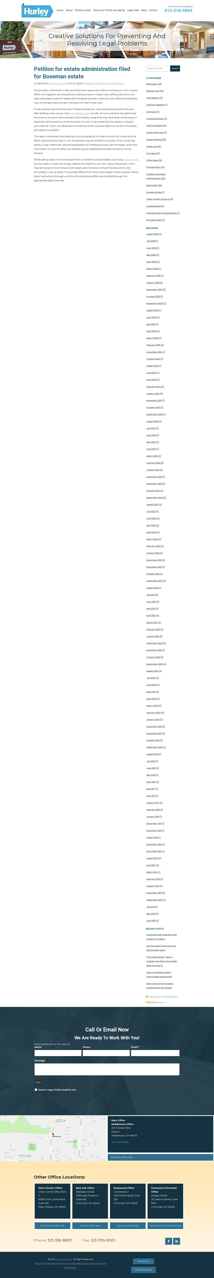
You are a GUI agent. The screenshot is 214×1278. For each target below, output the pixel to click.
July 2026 (150, 241)
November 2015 (153, 830)
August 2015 (152, 837)
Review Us (143, 1261)
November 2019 (153, 733)
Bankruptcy (152, 84)
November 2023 (154, 400)
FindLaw (72, 1268)
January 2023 (152, 470)
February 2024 (153, 386)
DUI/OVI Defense (154, 125)
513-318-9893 (178, 10)
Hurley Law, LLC (57, 83)
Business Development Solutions (89, 1263)
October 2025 (153, 296)
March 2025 (152, 338)
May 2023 (151, 442)
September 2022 (154, 497)
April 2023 (151, 449)
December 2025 (154, 289)
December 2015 (154, 823)
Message (40, 1060)
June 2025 (151, 317)
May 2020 (151, 692)
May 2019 (150, 775)
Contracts (151, 111)
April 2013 (150, 920)
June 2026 (151, 248)
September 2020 (154, 664)
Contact (153, 10)
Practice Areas (83, 10)
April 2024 (151, 379)
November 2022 (154, 483)
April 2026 (151, 261)
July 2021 (150, 594)
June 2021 (151, 601)
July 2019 (150, 761)
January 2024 (153, 393)
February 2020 (153, 712)
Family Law (151, 146)
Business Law (152, 91)
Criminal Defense (154, 118)
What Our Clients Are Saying (109, 10)
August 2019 (152, 754)
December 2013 (154, 893)
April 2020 (151, 698)
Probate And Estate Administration (103, 83)
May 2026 (151, 255)
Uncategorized (153, 206)
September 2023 (154, 414)
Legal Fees (133, 10)
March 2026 (152, 268)
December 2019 (154, 726)
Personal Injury (153, 167)
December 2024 (154, 352)
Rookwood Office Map (127, 1225)
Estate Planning (153, 139)
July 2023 (150, 428)
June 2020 (151, 684)
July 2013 (150, 906)
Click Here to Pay (143, 1270)
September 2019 (154, 747)
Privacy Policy (64, 1263)
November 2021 (153, 567)
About (69, 10)
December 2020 (154, 643)
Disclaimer (40, 1263)
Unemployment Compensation (161, 213)
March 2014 (152, 872)
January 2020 (153, 719)
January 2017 (152, 802)
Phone (86, 1047)
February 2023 (153, 463)
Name (38, 1047)
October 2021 (152, 574)
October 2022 (153, 490)
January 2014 (152, 886)
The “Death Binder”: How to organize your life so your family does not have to (161, 961)
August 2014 (152, 858)
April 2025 (151, 331)
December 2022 (154, 476)
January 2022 (152, 553)
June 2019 (151, 768)
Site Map (51, 1263)
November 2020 (154, 650)
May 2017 (150, 789)
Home (60, 10)
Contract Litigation (155, 104)
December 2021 (154, 560)
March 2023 (152, 456)
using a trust (131, 159)
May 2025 (151, 324)
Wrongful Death (154, 220)
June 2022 (151, 518)
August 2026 (152, 234)
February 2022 (153, 546)
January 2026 (153, 282)
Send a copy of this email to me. (57, 1090)
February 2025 (153, 345)
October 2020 (153, 657)
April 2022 (151, 532)
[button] (211, 1260)
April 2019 (150, 782)
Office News (152, 160)
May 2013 (150, 913)
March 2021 (151, 622)
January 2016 (152, 816)
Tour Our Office (120, 1142)
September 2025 (154, 303)
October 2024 (153, 359)
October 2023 (153, 407)
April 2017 (151, 796)
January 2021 (152, 636)
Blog (143, 10)
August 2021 (152, 587)
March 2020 (152, 705)
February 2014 (153, 879)
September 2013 (154, 900)
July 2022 (150, 511)
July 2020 (150, 678)
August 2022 (152, 504)
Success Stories (153, 192)
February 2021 (153, 629)
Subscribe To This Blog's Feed (163, 996)
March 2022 (152, 539)
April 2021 (150, 615)
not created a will (79, 113)
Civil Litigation (152, 97)
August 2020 (152, 671)
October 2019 (152, 740)
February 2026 (153, 275)
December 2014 (154, 844)
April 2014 (151, 865)
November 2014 (154, 851)
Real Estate (151, 185)
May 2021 (150, 608)
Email (135, 1047)
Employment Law (154, 132)
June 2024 (151, 372)
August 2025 (152, 310)
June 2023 (151, 435)
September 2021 (154, 580)
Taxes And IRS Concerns (158, 199)
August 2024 (152, 366)
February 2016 (153, 809)
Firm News (151, 153)
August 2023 (152, 421)
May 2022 (151, 525)
